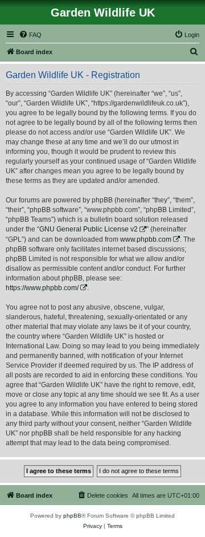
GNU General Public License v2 (88, 229)
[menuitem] (30, 35)
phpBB (72, 515)
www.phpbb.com (145, 239)
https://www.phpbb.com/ (42, 288)
